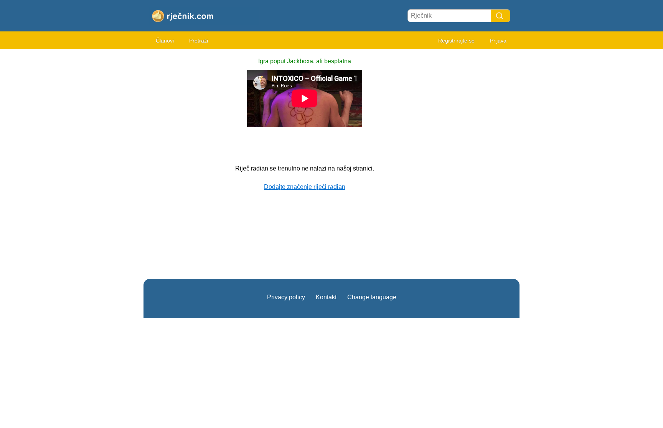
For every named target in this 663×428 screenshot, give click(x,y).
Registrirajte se (456, 41)
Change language (371, 297)
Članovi (165, 41)
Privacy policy (286, 297)
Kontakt (326, 297)
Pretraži (198, 41)
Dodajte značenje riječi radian (304, 187)
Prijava (498, 41)
